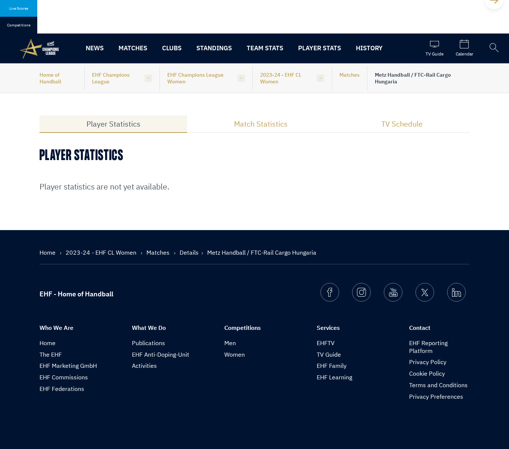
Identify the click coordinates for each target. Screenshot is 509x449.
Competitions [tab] (19, 25)
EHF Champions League (111, 78)
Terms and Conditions (438, 385)
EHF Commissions (63, 377)
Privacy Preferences (436, 396)
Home (48, 252)
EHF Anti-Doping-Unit (160, 354)
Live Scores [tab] (18, 8)
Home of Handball (50, 78)
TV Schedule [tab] (402, 124)
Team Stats (265, 48)
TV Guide (329, 354)
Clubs (171, 48)
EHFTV (326, 343)
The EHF (50, 354)
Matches (132, 48)
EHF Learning (334, 377)
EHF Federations (61, 388)
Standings (214, 48)
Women (234, 354)
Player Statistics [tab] (113, 124)
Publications (148, 343)
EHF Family (332, 365)
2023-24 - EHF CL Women (280, 78)
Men (230, 343)
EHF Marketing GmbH (68, 365)
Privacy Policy (427, 362)
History (369, 48)
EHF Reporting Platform (428, 346)
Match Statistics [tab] (261, 124)
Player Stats (319, 48)
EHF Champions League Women (195, 78)
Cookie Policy (427, 373)
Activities (144, 365)
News (95, 48)
